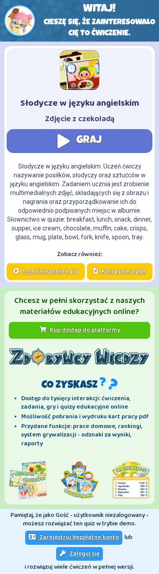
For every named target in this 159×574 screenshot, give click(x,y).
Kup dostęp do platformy (84, 330)
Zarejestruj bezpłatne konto (78, 537)
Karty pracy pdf (123, 271)
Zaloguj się (83, 554)
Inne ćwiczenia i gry (50, 271)
